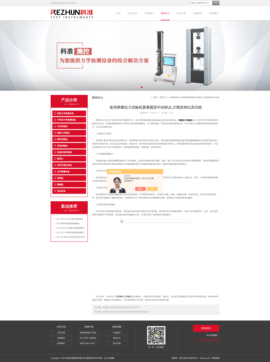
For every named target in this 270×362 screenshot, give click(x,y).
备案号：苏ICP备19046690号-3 (185, 358)
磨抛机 (60, 184)
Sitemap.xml (205, 358)
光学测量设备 (63, 171)
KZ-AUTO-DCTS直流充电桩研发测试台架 (75, 219)
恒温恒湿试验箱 (64, 152)
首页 (118, 13)
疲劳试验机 (62, 139)
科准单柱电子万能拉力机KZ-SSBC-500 (90, 333)
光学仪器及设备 (64, 165)
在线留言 (197, 13)
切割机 (60, 178)
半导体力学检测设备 (66, 120)
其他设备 (61, 191)
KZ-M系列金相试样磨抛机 (68, 223)
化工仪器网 (109, 358)
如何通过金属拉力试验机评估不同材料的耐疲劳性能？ (126, 312)
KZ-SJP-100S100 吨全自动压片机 (71, 237)
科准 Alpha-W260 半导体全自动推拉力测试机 (90, 343)
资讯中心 (165, 13)
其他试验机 (62, 146)
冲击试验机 (62, 126)
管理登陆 (215, 358)
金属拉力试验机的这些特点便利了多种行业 (121, 307)
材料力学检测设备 (65, 113)
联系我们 (214, 13)
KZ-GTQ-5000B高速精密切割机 (70, 232)
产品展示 (148, 13)
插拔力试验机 (63, 133)
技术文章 (181, 13)
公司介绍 (132, 13)
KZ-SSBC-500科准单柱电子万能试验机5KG (90, 338)
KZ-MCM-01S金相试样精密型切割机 (72, 228)
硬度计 (60, 159)
